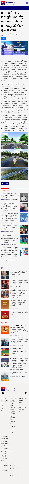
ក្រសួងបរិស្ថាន (4, 441)
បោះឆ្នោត (12, 430)
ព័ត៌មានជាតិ (22, 34)
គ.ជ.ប (2, 460)
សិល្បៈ (2, 410)
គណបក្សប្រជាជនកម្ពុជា (6, 470)
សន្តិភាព (11, 432)
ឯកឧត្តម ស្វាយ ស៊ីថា (13, 426)
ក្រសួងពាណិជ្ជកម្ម (4, 448)
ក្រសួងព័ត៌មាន (4, 446)
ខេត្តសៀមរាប (4, 458)
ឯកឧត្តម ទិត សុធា (5, 183)
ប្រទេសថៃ (21, 405)
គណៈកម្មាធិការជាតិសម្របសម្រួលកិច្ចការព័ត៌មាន (11, 468)
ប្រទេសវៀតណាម (22, 407)
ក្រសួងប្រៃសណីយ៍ (5, 443)
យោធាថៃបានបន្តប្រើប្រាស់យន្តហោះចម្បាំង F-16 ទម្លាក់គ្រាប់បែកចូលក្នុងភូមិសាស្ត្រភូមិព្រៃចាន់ (19, 312)
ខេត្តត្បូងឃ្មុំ (3, 455)
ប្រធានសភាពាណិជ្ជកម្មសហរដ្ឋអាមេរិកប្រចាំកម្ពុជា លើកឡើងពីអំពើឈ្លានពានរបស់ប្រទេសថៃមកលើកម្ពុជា (19, 272)
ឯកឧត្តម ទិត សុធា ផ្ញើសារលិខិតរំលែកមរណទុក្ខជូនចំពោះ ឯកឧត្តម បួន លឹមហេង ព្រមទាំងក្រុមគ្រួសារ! (10, 195)
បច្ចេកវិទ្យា (3, 403)
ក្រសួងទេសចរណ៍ (4, 439)
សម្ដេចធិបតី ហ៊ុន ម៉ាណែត (12, 412)
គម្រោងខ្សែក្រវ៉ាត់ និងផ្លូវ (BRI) (22, 399)
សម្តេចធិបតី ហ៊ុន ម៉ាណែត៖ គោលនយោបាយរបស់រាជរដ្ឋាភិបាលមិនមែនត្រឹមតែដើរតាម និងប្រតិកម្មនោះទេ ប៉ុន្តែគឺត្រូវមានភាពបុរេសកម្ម (19, 350)
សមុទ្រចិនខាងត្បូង (22, 410)
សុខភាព (3, 408)
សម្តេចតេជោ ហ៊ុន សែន (12, 408)
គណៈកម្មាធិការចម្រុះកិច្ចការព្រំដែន (8, 465)
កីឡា (2, 405)
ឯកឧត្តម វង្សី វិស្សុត (12, 422)
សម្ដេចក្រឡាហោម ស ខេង (13, 417)
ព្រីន (4, 38)
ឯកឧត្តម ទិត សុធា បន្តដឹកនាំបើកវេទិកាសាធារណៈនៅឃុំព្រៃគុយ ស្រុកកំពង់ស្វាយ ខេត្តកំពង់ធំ (9, 227)
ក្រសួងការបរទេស (4, 436)
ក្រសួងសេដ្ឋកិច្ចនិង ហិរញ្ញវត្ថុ (7, 451)
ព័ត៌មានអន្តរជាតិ (4, 401)
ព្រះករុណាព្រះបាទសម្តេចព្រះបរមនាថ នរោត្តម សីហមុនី (13, 402)
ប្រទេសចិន (21, 402)
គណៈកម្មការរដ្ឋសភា (5, 463)
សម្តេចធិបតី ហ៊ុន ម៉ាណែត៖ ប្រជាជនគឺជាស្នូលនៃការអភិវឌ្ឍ (18, 373)
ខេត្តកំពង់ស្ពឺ (3, 453)
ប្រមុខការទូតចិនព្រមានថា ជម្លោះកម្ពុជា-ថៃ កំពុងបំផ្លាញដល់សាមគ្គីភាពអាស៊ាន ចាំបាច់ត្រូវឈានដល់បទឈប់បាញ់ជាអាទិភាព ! (19, 282)
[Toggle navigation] (26, 3)
